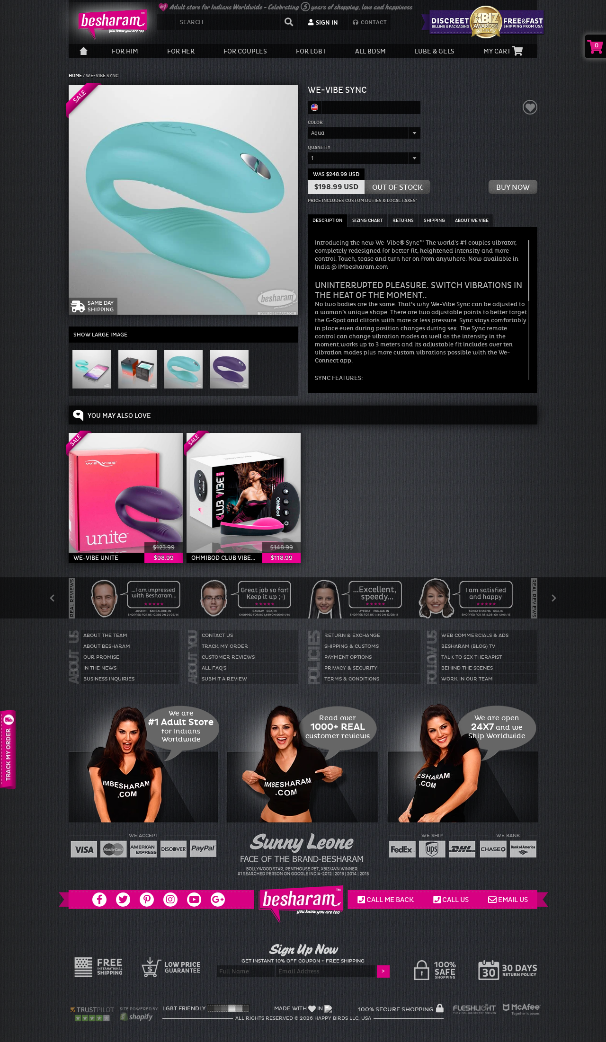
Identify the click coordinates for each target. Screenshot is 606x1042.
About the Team (105, 635)
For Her (181, 51)
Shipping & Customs (351, 646)
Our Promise (101, 657)
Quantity (319, 147)
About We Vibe (472, 220)
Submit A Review (224, 679)
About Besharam (106, 646)
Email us (513, 899)
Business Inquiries (108, 679)
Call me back (390, 899)
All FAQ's (214, 668)
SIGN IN (326, 22)
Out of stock (397, 187)
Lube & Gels (434, 51)
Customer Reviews (228, 657)
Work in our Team (467, 679)
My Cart (497, 51)
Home (76, 76)
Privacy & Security (350, 668)
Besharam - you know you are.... (109, 24)
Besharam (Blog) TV (468, 646)
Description (327, 220)
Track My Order (225, 646)
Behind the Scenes (467, 668)
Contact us (217, 635)
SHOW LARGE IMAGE (100, 334)
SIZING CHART (367, 220)
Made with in (298, 1009)
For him (125, 51)
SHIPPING (434, 220)
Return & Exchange (352, 635)
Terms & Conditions (351, 679)
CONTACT (373, 22)
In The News (99, 668)
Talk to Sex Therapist (471, 657)
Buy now (513, 187)
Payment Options (348, 657)
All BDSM (370, 51)
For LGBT (311, 51)
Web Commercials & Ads (474, 635)
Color (315, 122)
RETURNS (403, 220)
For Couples (245, 51)
